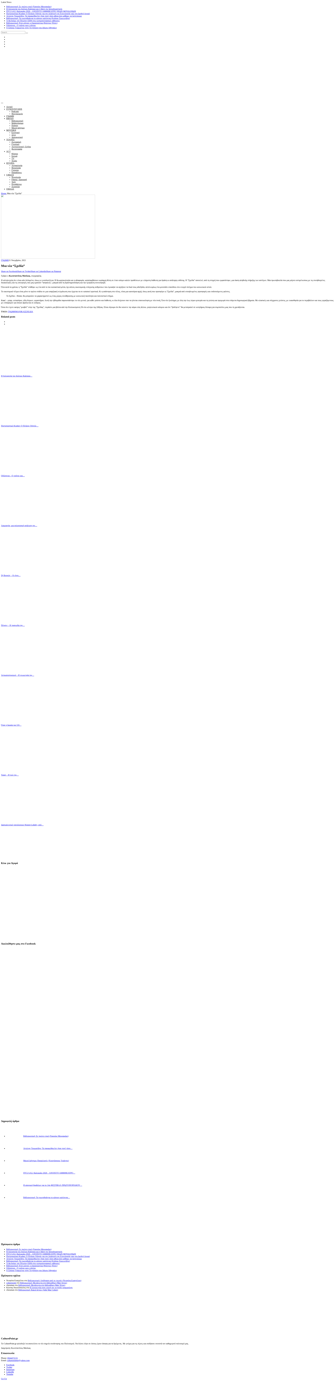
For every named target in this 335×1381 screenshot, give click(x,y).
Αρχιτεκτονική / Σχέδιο (21, 147)
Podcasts (15, 111)
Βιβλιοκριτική (17, 121)
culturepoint (11, 1283)
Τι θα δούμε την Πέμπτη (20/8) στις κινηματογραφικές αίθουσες (33, 21)
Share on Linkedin (38, 271)
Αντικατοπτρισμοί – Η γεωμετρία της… (17, 675)
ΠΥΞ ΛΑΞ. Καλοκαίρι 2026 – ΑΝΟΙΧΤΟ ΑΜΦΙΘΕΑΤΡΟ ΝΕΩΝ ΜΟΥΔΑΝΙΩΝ (41, 11)
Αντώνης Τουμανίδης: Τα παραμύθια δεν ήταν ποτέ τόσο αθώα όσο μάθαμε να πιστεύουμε (44, 16)
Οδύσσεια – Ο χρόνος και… (13, 476)
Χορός (14, 161)
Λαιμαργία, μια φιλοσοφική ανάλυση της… (19, 525)
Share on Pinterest (53, 271)
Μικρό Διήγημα (18, 128)
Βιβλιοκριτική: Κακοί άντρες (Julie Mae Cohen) (38, 1290)
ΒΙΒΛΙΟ (10, 118)
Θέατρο (15, 154)
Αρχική (9, 107)
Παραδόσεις (17, 172)
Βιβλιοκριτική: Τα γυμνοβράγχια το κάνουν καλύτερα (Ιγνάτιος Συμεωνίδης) (38, 18)
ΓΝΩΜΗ (10, 116)
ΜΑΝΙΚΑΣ (21, 311)
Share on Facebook (9, 271)
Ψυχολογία (16, 177)
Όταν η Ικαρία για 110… (11, 725)
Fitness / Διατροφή (19, 179)
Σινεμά (14, 156)
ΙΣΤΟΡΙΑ (10, 163)
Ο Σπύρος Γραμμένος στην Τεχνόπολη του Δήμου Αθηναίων (31, 28)
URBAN (10, 175)
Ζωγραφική (16, 142)
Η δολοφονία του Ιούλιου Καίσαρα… (16, 376)
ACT (8, 151)
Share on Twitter (24, 271)
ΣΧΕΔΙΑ (29, 311)
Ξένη (14, 135)
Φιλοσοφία (16, 168)
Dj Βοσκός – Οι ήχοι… (11, 575)
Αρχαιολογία (17, 165)
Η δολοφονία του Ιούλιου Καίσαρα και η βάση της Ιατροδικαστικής (34, 9)
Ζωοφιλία (16, 187)
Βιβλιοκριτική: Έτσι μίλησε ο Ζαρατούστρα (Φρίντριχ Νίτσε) (31, 23)
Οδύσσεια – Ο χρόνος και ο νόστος (21, 25)
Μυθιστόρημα (17, 123)
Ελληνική (15, 132)
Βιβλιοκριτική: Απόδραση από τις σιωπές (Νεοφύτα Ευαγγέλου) (54, 1280)
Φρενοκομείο (17, 114)
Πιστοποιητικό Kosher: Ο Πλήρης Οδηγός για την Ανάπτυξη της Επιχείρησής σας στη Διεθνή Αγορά (48, 14)
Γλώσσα (15, 170)
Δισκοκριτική (17, 137)
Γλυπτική (15, 144)
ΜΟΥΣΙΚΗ (11, 130)
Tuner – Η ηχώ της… (10, 775)
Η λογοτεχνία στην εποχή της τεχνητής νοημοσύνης (51, 1287)
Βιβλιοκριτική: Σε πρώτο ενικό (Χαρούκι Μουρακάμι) (28, 6)
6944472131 (12, 1358)
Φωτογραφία (17, 149)
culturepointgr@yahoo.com (18, 1360)
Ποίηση (15, 125)
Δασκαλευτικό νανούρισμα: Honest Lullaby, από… (22, 825)
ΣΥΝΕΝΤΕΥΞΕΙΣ (14, 109)
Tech (14, 182)
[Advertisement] (167, 81)
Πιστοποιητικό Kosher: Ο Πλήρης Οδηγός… (19, 426)
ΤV (13, 158)
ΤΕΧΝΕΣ (10, 140)
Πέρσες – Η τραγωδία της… (13, 625)
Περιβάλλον (17, 184)
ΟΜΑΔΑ (10, 189)
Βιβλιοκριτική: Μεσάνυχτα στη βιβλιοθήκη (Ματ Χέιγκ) (43, 1283)
